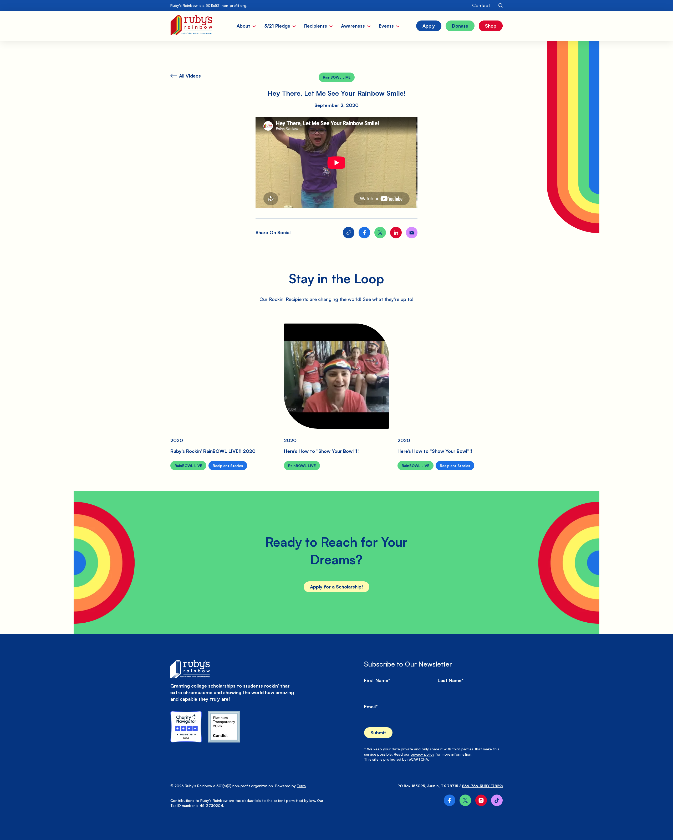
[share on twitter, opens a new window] (380, 232)
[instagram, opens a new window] (481, 800)
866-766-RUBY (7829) (482, 785)
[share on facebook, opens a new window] (364, 232)
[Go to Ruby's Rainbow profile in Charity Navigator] (186, 726)
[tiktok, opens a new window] (497, 800)
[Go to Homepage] (191, 26)
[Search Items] (500, 5)
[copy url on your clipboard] (348, 232)
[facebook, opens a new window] (449, 800)
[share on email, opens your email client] (411, 232)
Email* (371, 706)
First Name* (377, 680)
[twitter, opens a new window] (465, 800)
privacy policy (422, 754)
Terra (301, 785)
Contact (481, 5)
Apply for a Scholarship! (336, 587)
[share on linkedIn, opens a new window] (396, 232)
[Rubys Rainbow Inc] (224, 726)
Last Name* (450, 680)
